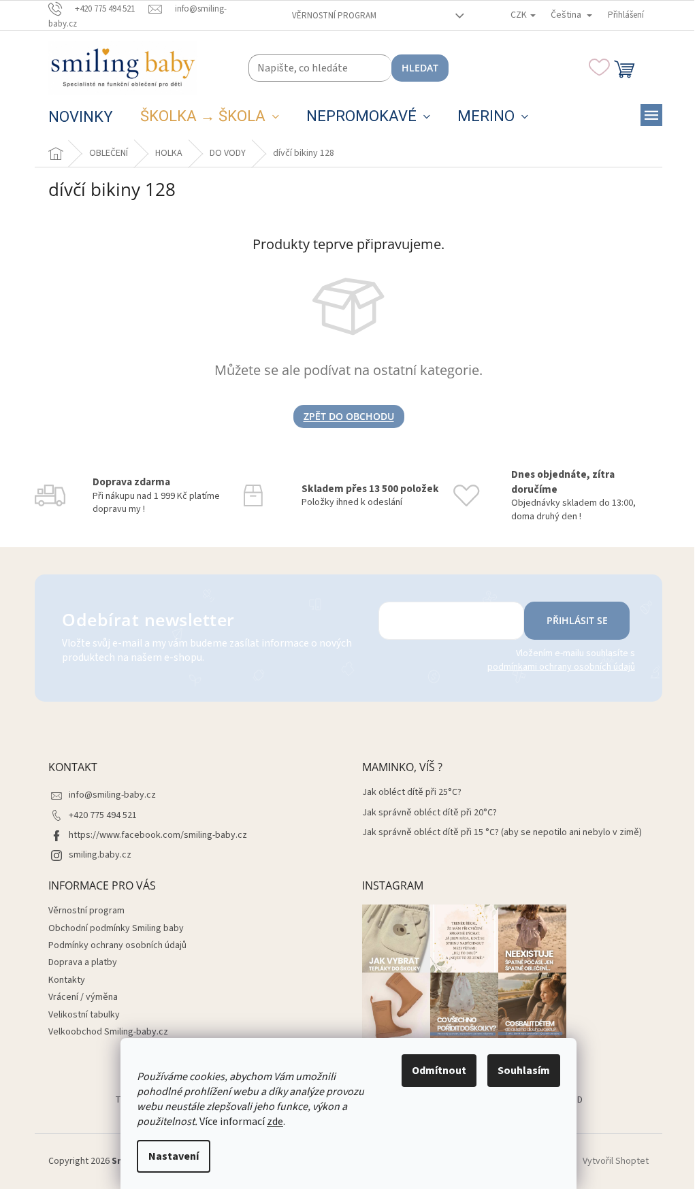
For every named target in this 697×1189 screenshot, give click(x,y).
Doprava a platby (82, 962)
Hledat (420, 67)
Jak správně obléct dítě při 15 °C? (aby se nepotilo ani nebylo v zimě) (502, 832)
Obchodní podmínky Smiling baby (116, 928)
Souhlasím (524, 1070)
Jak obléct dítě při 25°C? (411, 792)
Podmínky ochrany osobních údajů (117, 945)
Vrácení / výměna (83, 997)
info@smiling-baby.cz (112, 795)
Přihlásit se (577, 620)
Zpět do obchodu (349, 416)
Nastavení (173, 1156)
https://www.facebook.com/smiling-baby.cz (158, 835)
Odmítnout (439, 1070)
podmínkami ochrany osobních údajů (561, 667)
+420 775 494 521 (103, 815)
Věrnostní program (334, 16)
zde (275, 1121)
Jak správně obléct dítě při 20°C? (429, 813)
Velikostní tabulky (84, 1015)
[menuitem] (81, 117)
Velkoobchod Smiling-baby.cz (108, 1032)
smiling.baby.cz (100, 855)
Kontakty (66, 980)
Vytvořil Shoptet (616, 1161)
